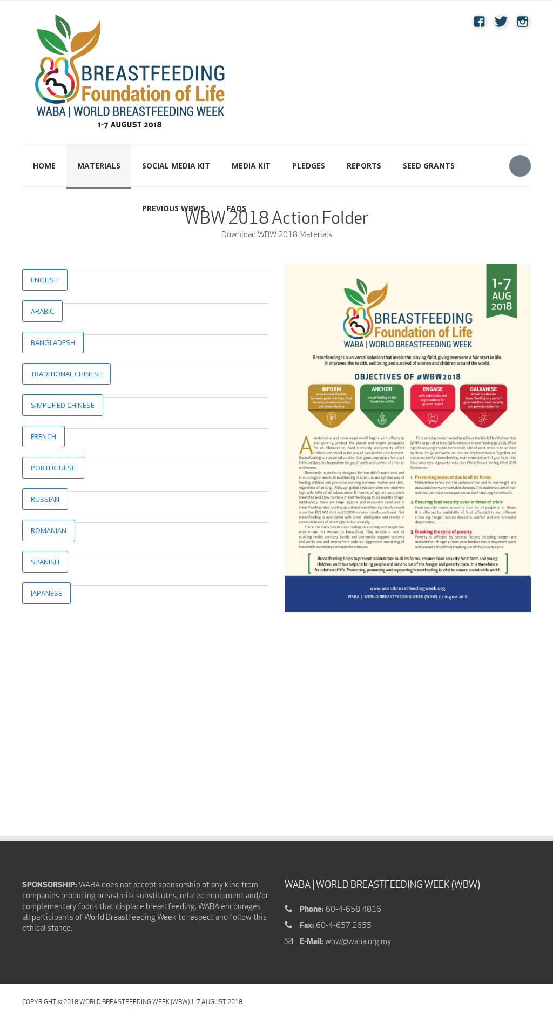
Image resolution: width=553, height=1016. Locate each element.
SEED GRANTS (429, 165)
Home (44, 165)
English (45, 280)
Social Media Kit (176, 165)
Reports (364, 165)
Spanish (45, 562)
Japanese (46, 593)
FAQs (236, 208)
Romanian (48, 530)
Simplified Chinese (63, 405)
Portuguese (53, 468)
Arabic (42, 311)
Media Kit (251, 165)
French (43, 436)
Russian (45, 499)
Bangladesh (53, 342)
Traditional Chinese (66, 374)
